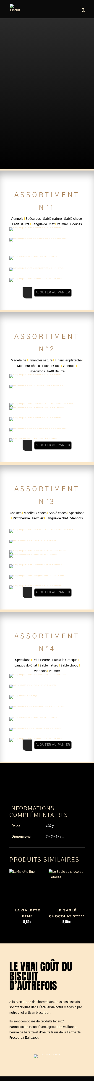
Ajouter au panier (53, 292)
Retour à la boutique (30, 103)
